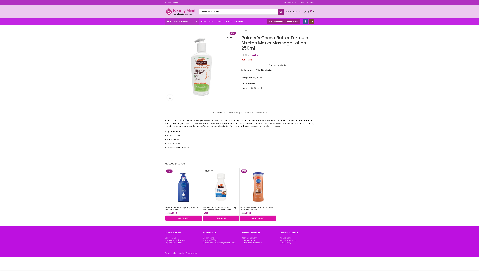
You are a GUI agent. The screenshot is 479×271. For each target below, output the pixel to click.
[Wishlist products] (304, 11)
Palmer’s (251, 83)
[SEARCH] (281, 12)
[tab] (219, 111)
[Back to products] (245, 31)
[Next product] (248, 31)
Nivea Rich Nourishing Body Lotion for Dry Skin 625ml (182, 208)
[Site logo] (180, 11)
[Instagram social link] (311, 21)
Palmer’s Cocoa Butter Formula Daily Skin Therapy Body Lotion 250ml (219, 208)
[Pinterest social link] (255, 88)
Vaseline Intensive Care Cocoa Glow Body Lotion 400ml (256, 208)
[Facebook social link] (305, 21)
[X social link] (252, 88)
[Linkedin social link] (258, 88)
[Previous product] (242, 31)
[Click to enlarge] (170, 97)
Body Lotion (256, 77)
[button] (183, 218)
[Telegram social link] (261, 88)
